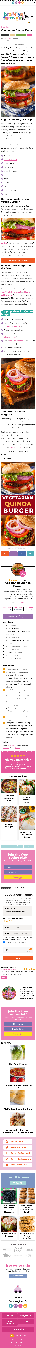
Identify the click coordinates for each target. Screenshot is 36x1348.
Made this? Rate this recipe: (13, 918)
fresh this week (18, 1180)
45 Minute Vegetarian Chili (9, 798)
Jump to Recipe (19, 44)
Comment (10, 909)
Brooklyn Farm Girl (13, 16)
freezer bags (15, 447)
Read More (30, 998)
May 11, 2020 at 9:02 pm (8, 969)
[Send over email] (29, 846)
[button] (1, 2)
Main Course (11, 745)
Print (23, 574)
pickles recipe (10, 337)
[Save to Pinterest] (6, 846)
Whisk (4, 243)
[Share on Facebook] (17, 846)
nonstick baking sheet (11, 292)
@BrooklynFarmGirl (12, 767)
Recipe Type (10, 23)
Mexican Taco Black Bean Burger (26, 835)
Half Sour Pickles (18, 1064)
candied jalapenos (17, 341)
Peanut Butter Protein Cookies (27, 1236)
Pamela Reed (8, 38)
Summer (17, 747)
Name (8, 928)
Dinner (17, 23)
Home (3, 23)
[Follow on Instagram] (14, 553)
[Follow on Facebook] (22, 553)
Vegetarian (6, 747)
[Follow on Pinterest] (5, 553)
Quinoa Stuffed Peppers (27, 800)
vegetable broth (10, 159)
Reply (4, 977)
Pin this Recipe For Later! (18, 260)
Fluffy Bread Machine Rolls (18, 1109)
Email (8, 933)
